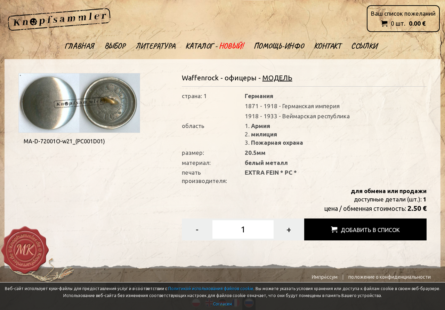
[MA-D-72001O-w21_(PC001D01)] (79, 102)
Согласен (222, 304)
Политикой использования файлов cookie (210, 288)
